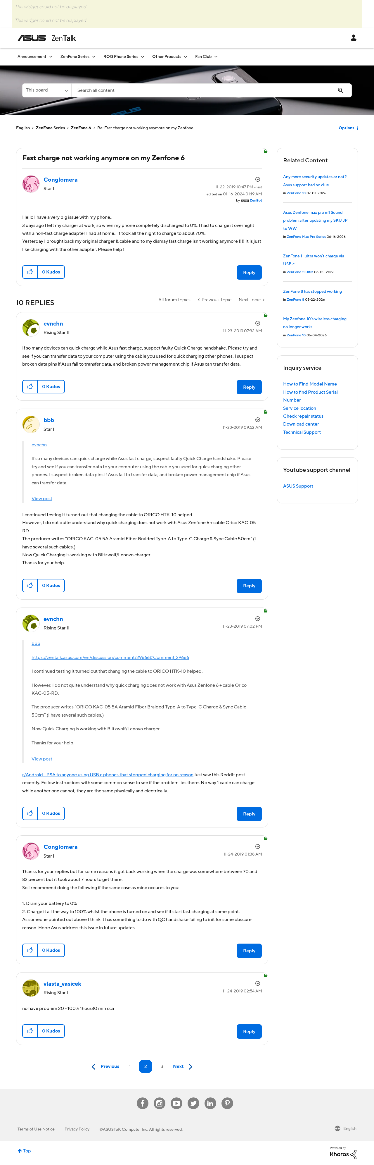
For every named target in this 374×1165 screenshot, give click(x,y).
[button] (30, 272)
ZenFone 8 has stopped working (312, 291)
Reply (249, 273)
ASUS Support (298, 486)
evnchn (39, 445)
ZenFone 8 (295, 299)
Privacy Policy (77, 1129)
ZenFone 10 (296, 193)
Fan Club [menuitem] (203, 56)
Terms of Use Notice (36, 1129)
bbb (36, 643)
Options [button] (346, 128)
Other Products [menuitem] (166, 56)
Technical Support (302, 432)
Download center (301, 424)
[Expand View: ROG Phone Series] (143, 56)
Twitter (193, 1097)
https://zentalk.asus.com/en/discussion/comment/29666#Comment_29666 (110, 657)
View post (42, 499)
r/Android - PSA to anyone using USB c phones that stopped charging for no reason (107, 775)
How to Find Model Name (310, 384)
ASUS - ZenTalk (47, 38)
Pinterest (227, 1097)
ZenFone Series (50, 128)
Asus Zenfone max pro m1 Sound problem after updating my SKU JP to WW (315, 220)
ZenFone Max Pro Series (306, 237)
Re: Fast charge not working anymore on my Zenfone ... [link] (147, 128)
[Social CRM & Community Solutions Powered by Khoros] (343, 1153)
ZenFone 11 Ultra (300, 272)
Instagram (159, 1097)
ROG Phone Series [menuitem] (120, 56)
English (23, 128)
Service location (299, 408)
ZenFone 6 (81, 128)
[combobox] (211, 90)
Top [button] (27, 1151)
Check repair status (303, 416)
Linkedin (210, 1097)
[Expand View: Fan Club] (216, 56)
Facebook (142, 1097)
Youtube (176, 1097)
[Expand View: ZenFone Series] (94, 56)
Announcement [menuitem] (32, 56)
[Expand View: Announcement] (51, 56)
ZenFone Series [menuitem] (74, 56)
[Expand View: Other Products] (185, 56)
